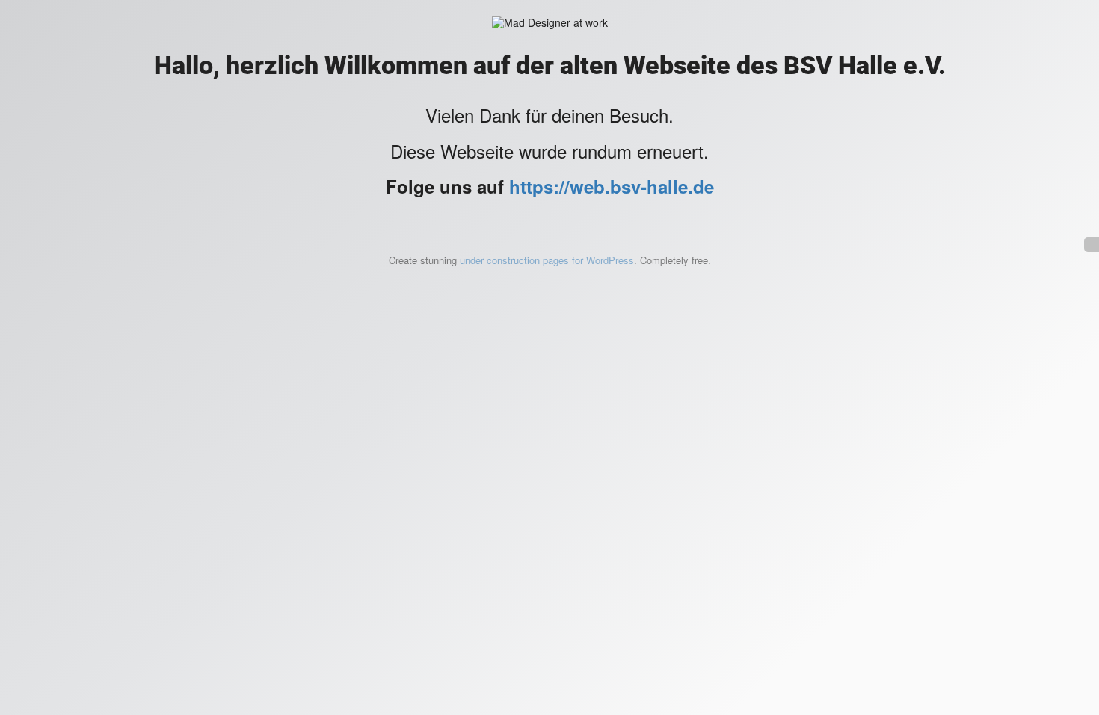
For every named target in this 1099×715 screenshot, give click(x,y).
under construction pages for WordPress (547, 260)
